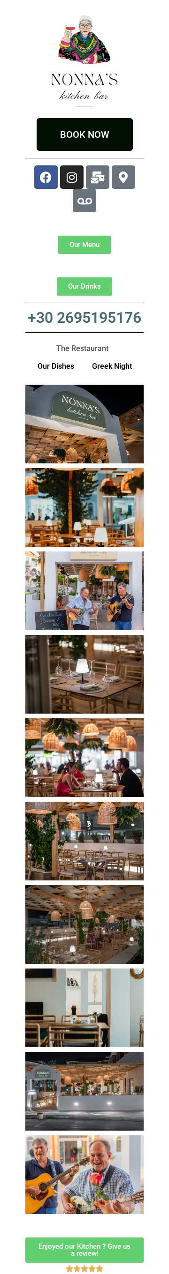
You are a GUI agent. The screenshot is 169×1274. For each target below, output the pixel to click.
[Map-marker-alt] (123, 177)
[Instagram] (72, 177)
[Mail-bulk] (97, 177)
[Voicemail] (84, 200)
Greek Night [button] (112, 366)
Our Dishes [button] (56, 366)
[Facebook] (46, 177)
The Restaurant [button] (82, 348)
